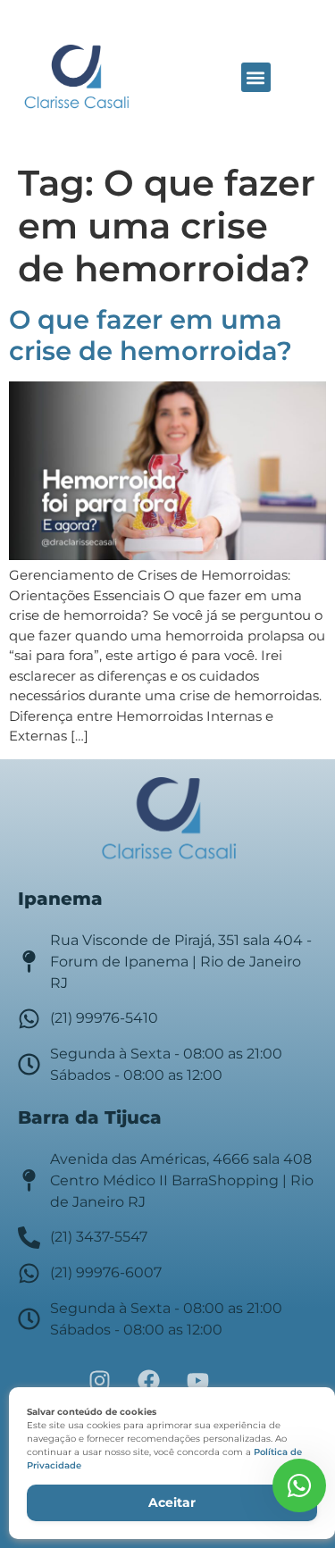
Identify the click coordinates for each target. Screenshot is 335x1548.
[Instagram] (100, 1381)
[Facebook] (149, 1381)
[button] (256, 77)
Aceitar (172, 1502)
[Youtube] (198, 1381)
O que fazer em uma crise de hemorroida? (150, 335)
